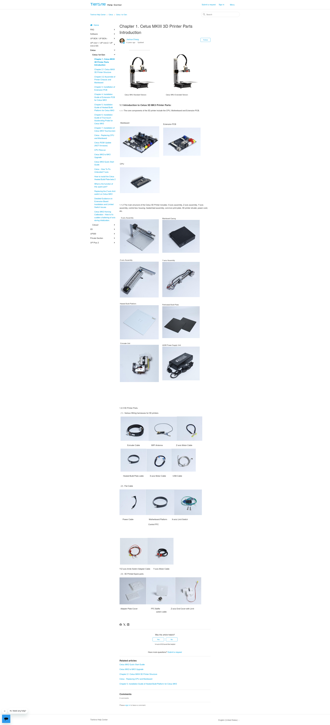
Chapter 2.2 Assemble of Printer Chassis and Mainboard (104, 79)
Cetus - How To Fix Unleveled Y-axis (102, 170)
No (172, 639)
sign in (127, 705)
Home (96, 25)
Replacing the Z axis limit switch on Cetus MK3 (104, 192)
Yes (158, 639)
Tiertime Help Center (98, 14)
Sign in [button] (221, 4)
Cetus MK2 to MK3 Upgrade (102, 156)
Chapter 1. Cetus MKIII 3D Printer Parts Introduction (104, 62)
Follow (205, 40)
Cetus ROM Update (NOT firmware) (102, 144)
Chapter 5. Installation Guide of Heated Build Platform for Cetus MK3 (104, 107)
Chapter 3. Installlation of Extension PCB (104, 88)
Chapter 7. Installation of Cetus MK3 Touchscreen (104, 129)
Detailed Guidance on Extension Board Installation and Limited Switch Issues (103, 203)
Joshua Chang (132, 39)
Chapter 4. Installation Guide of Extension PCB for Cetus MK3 (104, 97)
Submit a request (209, 4)
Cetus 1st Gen (121, 14)
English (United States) (228, 720)
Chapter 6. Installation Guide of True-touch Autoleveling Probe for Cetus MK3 (103, 119)
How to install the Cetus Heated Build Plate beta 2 (105, 178)
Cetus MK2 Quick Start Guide (104, 163)
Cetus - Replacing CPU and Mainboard (104, 136)
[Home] (107, 5)
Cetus (111, 14)
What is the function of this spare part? (103, 185)
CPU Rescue (100, 149)
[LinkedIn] (128, 624)
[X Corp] (124, 624)
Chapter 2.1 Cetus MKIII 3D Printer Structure (104, 71)
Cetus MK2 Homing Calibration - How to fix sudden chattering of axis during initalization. (104, 216)
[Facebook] (120, 624)
